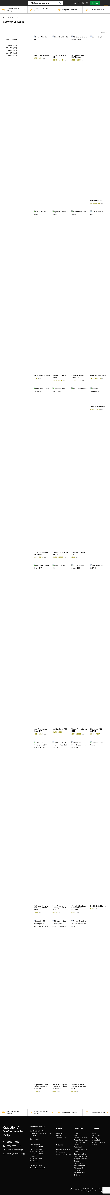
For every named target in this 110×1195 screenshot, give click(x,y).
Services (77, 1161)
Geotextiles (77, 1145)
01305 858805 (13, 1142)
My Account (96, 1135)
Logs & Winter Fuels (80, 1156)
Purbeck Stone (79, 1163)
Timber (76, 1133)
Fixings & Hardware (9, 18)
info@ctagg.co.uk (14, 1145)
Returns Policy (96, 1140)
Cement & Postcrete (80, 1138)
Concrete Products (80, 1154)
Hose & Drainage (80, 1165)
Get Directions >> (35, 1139)
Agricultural (78, 1147)
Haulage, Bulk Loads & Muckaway (63, 1150)
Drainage (77, 1175)
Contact (59, 1135)
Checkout (95, 3)
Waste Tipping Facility (63, 1154)
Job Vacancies (61, 1138)
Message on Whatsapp (16, 1153)
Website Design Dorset (87, 1191)
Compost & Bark (79, 1142)
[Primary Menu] (106, 5)
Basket (94, 1133)
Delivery (94, 1138)
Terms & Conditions (98, 1142)
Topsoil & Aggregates (81, 1140)
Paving (76, 1135)
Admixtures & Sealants (78, 1169)
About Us (59, 1133)
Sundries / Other (79, 1172)
